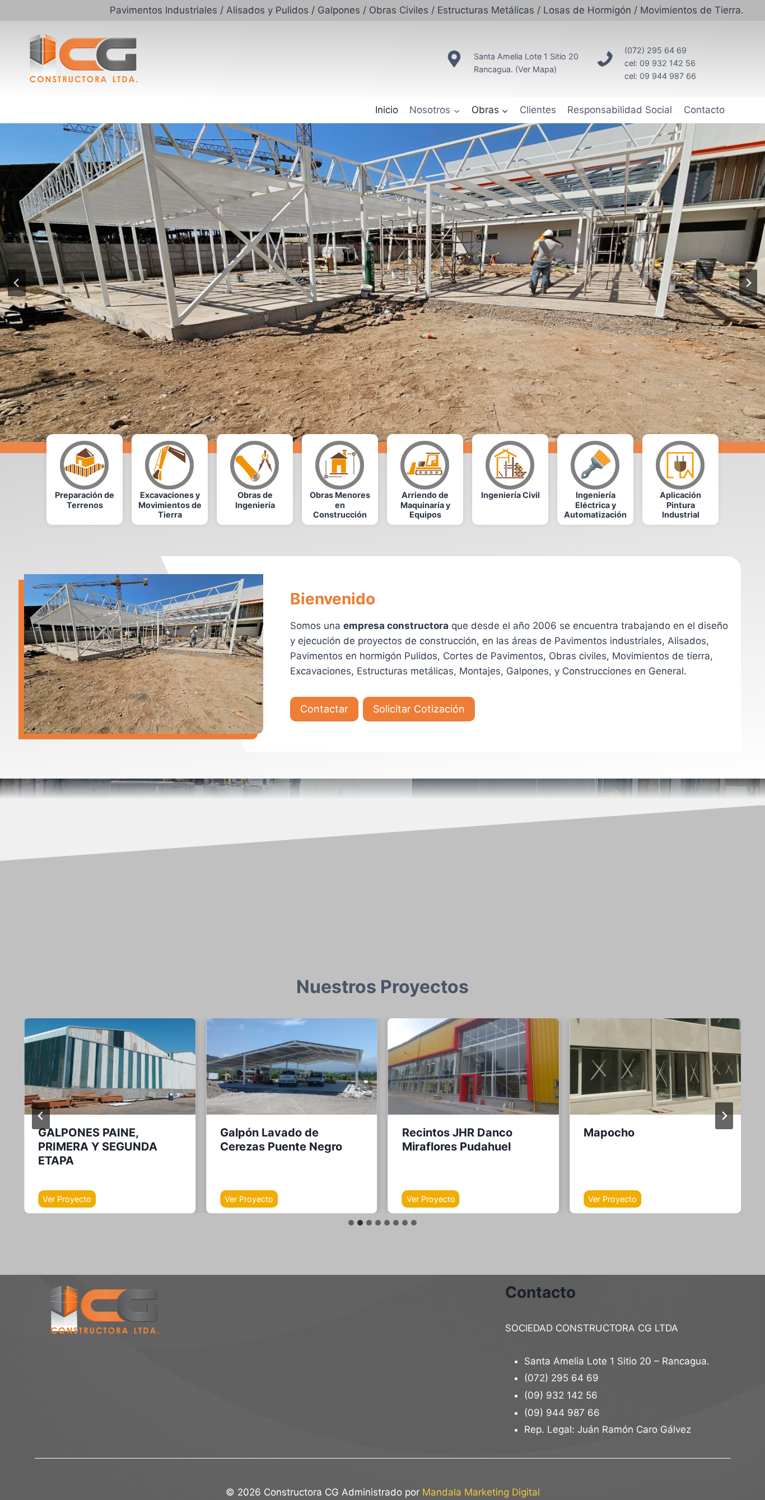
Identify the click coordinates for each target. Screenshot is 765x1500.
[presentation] (109, 1066)
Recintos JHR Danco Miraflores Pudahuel (457, 1139)
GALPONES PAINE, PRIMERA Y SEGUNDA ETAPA (97, 1146)
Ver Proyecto (69, 1201)
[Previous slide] (17, 282)
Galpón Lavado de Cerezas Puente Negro (281, 1139)
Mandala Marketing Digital (481, 1492)
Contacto (704, 109)
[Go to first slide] (748, 282)
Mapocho (609, 1132)
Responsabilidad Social (619, 109)
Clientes (538, 109)
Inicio (386, 109)
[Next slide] (724, 1115)
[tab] (351, 1223)
